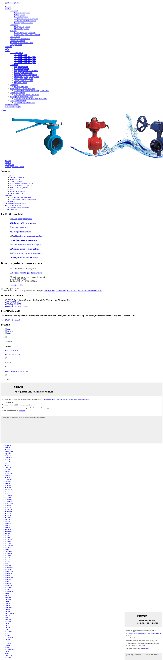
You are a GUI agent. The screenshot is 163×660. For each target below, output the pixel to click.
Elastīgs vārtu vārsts (21, 87)
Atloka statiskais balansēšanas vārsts (22, 89)
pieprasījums (14, 285)
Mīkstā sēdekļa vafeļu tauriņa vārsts (26, 77)
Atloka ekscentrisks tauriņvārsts (25, 21)
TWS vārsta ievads (16, 53)
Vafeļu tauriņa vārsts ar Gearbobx (26, 71)
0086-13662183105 (12, 350)
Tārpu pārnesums (16, 45)
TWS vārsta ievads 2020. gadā (25, 61)
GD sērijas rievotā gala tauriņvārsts (26, 273)
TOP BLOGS (72, 291)
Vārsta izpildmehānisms (18, 101)
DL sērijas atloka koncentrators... (25, 240)
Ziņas (7, 49)
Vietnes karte (61, 291)
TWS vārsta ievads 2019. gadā (25, 59)
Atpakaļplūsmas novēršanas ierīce (21, 43)
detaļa (21, 285)
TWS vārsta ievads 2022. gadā (25, 63)
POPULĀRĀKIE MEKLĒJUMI (90, 291)
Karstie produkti (49, 291)
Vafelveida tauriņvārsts (22, 13)
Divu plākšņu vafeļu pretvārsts (24, 33)
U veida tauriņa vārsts (21, 69)
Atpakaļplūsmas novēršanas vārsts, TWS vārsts (30, 99)
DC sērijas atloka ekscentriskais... (25, 257)
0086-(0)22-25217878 (13, 354)
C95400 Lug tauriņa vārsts (23, 79)
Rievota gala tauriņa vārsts (23, 23)
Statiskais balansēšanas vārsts (20, 39)
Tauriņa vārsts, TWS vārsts (23, 81)
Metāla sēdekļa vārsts (21, 29)
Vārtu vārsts (14, 25)
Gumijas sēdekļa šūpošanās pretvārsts (27, 35)
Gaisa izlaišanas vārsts (17, 41)
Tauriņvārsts (14, 11)
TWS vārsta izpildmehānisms (24, 103)
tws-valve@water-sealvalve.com (16, 371)
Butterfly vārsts (19, 15)
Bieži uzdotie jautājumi (13, 107)
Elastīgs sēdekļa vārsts (22, 27)
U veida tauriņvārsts (21, 17)
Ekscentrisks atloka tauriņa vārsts (25, 75)
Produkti (8, 9)
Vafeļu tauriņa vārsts (21, 67)
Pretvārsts (13, 31)
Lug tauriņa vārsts (20, 83)
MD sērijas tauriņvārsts (20, 232)
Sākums (8, 7)
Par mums (8, 47)
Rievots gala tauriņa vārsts (23, 73)
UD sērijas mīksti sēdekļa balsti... (24, 249)
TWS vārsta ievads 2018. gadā (25, 57)
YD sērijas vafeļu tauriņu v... (23, 223)
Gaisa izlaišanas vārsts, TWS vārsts (26, 95)
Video (7, 51)
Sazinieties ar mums (12, 105)
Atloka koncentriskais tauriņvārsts (26, 19)
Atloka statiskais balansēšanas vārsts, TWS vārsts (31, 91)
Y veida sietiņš (15, 37)
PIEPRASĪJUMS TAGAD (10, 320)
